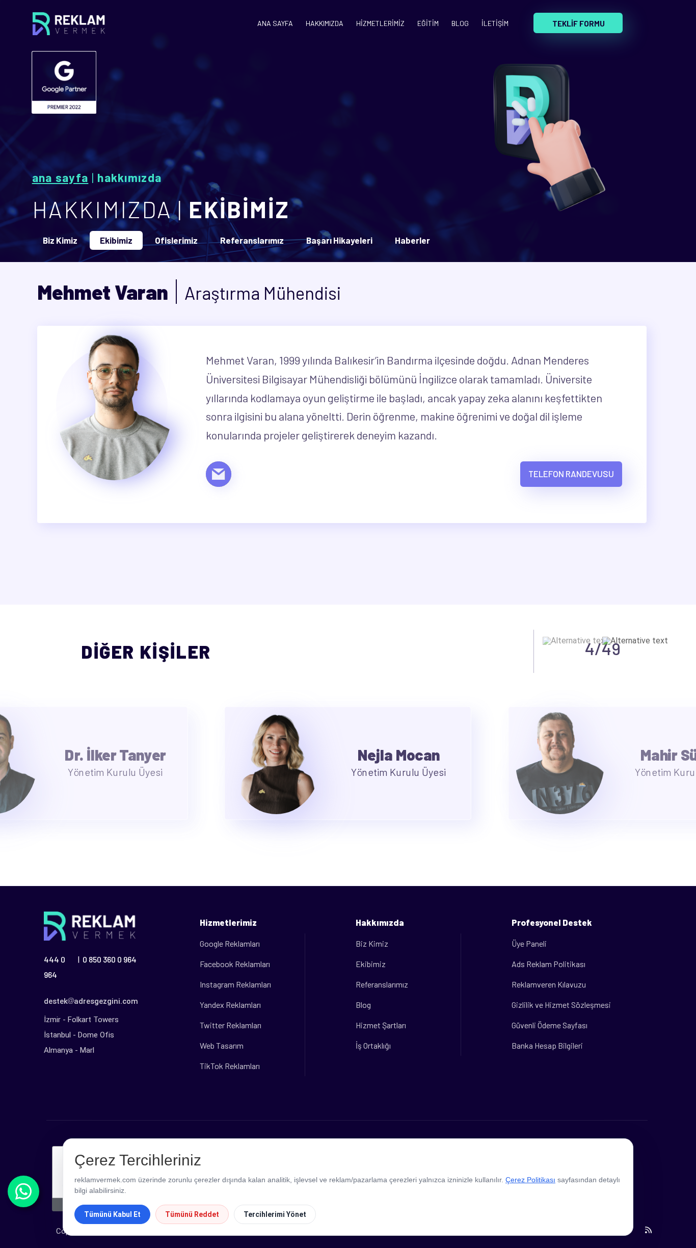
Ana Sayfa (60, 177)
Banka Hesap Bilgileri (547, 1045)
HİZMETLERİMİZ (380, 23)
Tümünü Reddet (192, 1214)
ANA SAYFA (275, 23)
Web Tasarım (222, 1045)
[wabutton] (23, 1191)
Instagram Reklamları (235, 984)
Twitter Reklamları (230, 1025)
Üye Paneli (529, 943)
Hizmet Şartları (381, 1025)
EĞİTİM (428, 23)
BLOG (460, 23)
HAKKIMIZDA (324, 23)
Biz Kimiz (372, 943)
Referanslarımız (382, 984)
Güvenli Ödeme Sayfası (549, 1025)
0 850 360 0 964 (110, 959)
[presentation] (575, 641)
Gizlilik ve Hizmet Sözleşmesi (561, 1004)
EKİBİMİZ (239, 209)
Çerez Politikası (530, 1180)
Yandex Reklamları (230, 1004)
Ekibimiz (371, 964)
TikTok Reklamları (230, 1066)
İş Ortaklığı (373, 1045)
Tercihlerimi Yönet (275, 1214)
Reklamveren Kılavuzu (549, 984)
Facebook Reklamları (235, 964)
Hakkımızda (129, 177)
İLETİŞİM (494, 23)
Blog (363, 1004)
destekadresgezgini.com (91, 1001)
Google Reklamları (230, 943)
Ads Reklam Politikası (548, 964)
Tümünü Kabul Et (112, 1214)
